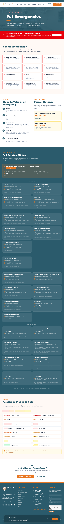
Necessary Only (41, 518)
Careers (19, 506)
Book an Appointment (25, 476)
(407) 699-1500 (38, 361)
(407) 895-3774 (38, 331)
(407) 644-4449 (9, 173)
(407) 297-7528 (38, 219)
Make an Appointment (22, 492)
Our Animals (7, 4)
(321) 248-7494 (38, 278)
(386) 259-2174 (38, 305)
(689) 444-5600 (38, 201)
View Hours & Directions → (40, 510)
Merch (39, 4)
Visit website (37, 118)
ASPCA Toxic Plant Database (48, 450)
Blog (29, 4)
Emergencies (20, 498)
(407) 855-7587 (8, 219)
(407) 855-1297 (8, 246)
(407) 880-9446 (38, 291)
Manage (48, 518)
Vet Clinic (20, 494)
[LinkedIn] (14, 505)
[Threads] (9, 505)
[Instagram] (6, 505)
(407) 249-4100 (8, 188)
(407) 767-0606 (8, 318)
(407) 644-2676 (8, 376)
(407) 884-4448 (8, 305)
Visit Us (49, 4)
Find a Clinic (57, 34)
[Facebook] (3, 505)
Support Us (58, 4)
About (44, 4)
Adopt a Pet (20, 490)
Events (25, 4)
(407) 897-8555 (8, 331)
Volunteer (34, 4)
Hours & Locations (21, 496)
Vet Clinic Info (41, 476)
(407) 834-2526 (8, 361)
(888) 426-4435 (40, 115)
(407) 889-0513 (8, 291)
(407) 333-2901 (8, 345)
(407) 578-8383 (8, 262)
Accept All (55, 518)
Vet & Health (13, 4)
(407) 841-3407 (8, 232)
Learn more (24, 520)
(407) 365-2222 (38, 188)
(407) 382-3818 (8, 201)
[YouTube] (12, 505)
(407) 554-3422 (8, 278)
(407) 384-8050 (38, 376)
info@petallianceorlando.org (40, 506)
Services (19, 4)
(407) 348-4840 (38, 232)
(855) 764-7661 (40, 125)
